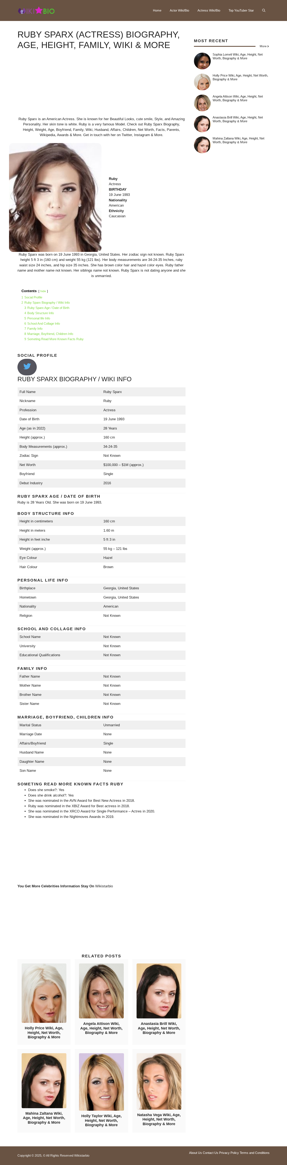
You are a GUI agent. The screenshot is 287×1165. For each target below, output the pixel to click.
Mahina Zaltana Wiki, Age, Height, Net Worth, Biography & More (44, 1118)
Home (157, 10)
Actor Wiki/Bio (179, 10)
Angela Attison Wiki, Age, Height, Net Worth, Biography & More (101, 1028)
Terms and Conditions (255, 1153)
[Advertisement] (101, 87)
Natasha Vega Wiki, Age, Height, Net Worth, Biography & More (159, 1119)
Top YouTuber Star (241, 10)
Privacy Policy (229, 1153)
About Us (195, 1153)
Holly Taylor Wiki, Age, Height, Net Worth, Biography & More (101, 1120)
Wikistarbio (104, 886)
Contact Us (210, 1153)
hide (43, 291)
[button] (264, 10)
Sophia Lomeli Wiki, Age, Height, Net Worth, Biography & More (238, 56)
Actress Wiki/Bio (208, 10)
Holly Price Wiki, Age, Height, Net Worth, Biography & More (44, 1032)
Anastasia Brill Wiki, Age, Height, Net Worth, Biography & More (159, 1028)
